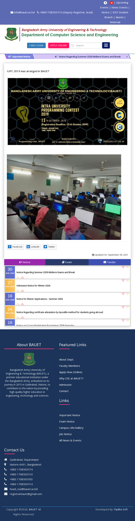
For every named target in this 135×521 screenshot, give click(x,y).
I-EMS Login (36, 45)
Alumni (119, 17)
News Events (119, 7)
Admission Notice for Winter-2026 (33, 285)
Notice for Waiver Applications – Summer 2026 (40, 298)
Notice (106, 12)
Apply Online (58, 45)
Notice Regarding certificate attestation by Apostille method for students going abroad (60, 312)
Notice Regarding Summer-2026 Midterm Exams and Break (46, 272)
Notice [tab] (26, 262)
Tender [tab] (111, 262)
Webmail (115, 22)
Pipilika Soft (121, 509)
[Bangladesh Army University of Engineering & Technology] (12, 34)
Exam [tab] (68, 262)
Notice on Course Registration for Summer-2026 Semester (45, 325)
